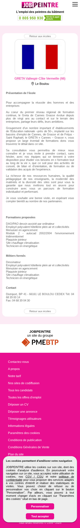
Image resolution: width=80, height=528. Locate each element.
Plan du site (16, 454)
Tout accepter (40, 516)
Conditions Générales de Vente (28, 447)
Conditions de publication (25, 440)
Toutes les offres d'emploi (24, 397)
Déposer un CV (18, 404)
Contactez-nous (18, 361)
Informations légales (21, 425)
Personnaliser (40, 506)
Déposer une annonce (22, 411)
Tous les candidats (20, 390)
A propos (14, 369)
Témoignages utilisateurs (24, 418)
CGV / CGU (34, 476)
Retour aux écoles (40, 36)
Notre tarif (14, 376)
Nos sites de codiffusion (23, 383)
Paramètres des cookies (24, 433)
